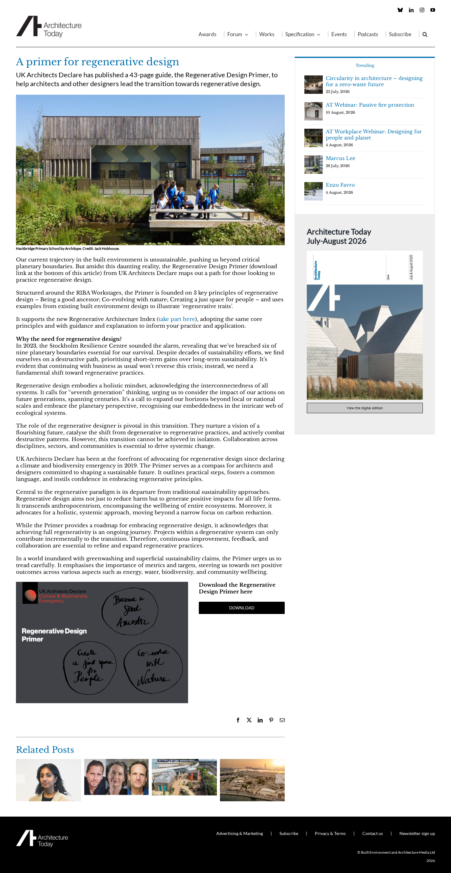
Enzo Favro (340, 185)
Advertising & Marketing (239, 833)
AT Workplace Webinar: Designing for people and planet (374, 134)
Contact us (372, 833)
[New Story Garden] (184, 762)
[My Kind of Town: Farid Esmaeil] (252, 762)
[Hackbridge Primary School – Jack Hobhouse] (150, 97)
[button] (424, 34)
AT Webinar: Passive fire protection (370, 105)
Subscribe (288, 833)
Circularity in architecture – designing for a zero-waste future (374, 81)
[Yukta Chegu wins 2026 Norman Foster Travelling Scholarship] (48, 762)
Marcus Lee (340, 158)
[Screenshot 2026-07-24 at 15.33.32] (365, 253)
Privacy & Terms (330, 833)
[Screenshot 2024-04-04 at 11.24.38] (102, 584)
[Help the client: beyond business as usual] (116, 762)
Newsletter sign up (417, 833)
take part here (177, 319)
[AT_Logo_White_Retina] (42, 832)
